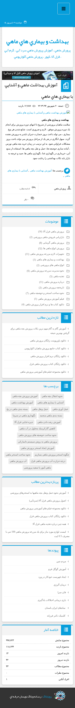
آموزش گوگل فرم (57, 569)
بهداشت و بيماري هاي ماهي (37, 41)
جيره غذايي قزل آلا (23, 422)
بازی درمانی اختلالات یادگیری (52, 600)
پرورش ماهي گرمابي (52, 242)
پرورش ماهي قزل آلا (51, 231)
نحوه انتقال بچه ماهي (52, 396)
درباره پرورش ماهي (52, 281)
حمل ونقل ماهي (40, 409)
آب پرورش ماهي (18, 461)
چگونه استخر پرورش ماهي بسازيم (52, 454)
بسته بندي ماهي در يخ (17, 409)
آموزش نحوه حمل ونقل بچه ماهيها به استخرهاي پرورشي (38, 492)
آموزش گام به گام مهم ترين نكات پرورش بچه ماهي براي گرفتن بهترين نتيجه (39, 330)
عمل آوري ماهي (60, 409)
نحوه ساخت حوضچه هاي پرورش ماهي (37, 435)
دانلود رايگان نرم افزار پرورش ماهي (48, 356)
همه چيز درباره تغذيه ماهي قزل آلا (49, 524)
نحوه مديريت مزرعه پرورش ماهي (46, 270)
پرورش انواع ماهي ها (51, 248)
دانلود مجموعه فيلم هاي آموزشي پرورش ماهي (43, 371)
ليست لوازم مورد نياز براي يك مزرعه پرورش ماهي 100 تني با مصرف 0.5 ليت (37, 534)
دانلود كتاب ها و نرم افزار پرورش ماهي (43, 304)
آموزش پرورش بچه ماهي (24, 396)
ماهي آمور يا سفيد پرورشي (37, 467)
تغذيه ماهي (57, 276)
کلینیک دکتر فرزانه (56, 615)
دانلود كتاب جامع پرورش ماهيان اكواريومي (45, 348)
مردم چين (61, 561)
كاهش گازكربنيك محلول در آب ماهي (37, 428)
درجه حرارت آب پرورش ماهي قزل (48, 461)
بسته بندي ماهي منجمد (51, 415)
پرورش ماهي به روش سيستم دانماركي (37, 441)
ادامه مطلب (24, 188)
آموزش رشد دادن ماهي (48, 422)
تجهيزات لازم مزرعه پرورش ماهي (45, 254)
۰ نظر (26, 199)
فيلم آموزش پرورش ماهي (49, 298)
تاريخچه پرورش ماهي (52, 287)
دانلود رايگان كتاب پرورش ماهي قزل (47, 364)
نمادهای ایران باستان (55, 608)
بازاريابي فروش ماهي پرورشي (47, 237)
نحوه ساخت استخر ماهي (18, 454)
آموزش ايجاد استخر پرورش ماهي (37, 448)
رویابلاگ (47, 696)
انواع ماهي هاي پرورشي (51, 265)
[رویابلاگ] (59, 696)
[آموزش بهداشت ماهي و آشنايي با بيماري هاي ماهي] (43, 112)
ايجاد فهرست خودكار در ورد (52, 577)
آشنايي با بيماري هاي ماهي (50, 402)
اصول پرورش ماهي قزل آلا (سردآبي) (47, 500)
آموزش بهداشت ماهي (41, 170)
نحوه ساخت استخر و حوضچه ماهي (45, 293)
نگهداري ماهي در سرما (24, 415)
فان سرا (62, 592)
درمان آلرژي (60, 584)
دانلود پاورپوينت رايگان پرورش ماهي (48, 340)
